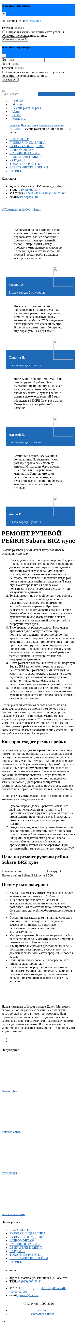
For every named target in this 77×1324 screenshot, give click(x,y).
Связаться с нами (42, 1314)
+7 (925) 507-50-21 (29, 189)
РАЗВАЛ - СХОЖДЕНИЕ (26, 146)
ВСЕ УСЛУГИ (19, 139)
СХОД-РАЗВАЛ (9, 1173)
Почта (6, 63)
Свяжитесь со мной (14, 39)
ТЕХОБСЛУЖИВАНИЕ (13, 1214)
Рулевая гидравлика (50, 125)
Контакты (19, 118)
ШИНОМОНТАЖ (21, 149)
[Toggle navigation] (3, 91)
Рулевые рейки (9, 1091)
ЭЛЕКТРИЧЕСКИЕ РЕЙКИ (28, 167)
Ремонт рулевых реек (26, 108)
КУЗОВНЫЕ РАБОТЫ (24, 153)
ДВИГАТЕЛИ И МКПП (25, 156)
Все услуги (28, 125)
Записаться (10, 79)
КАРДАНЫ (17, 160)
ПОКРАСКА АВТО (11, 1132)
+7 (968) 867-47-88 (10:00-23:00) (45, 193)
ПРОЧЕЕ (15, 171)
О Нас (42, 1310)
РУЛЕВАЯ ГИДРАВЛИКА (27, 142)
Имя (4, 59)
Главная (14, 125)
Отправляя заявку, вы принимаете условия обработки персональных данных (33, 33)
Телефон (7, 27)
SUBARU (16, 128)
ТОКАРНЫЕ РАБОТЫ (25, 164)
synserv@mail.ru (27, 197)
